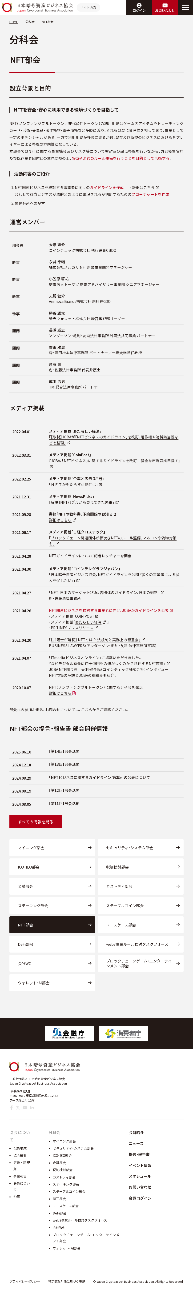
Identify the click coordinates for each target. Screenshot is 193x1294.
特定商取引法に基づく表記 (66, 1281)
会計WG (24, 963)
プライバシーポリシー (24, 1281)
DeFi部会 (25, 944)
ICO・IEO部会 (29, 867)
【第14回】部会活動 (64, 751)
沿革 (16, 1196)
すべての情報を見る (35, 822)
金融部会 (25, 886)
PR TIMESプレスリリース (72, 627)
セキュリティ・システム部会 (129, 847)
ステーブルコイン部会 (125, 905)
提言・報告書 (139, 1154)
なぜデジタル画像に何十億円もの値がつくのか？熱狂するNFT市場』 (108, 663)
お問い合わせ (140, 1187)
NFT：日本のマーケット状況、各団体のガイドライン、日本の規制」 (105, 592)
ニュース (136, 1143)
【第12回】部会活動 (64, 790)
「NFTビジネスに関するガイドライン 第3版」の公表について (99, 777)
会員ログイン (140, 1198)
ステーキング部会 (33, 905)
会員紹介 (136, 1132)
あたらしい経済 (88, 622)
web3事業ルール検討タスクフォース (137, 944)
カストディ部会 (119, 886)
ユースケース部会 (121, 925)
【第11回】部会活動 (64, 803)
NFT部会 (25, 925)
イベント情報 (140, 1165)
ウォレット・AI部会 (33, 983)
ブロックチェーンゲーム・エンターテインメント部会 (139, 963)
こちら (86, 709)
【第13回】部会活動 (64, 764)
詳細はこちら (143, 187)
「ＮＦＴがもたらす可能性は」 (73, 484)
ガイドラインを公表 (152, 610)
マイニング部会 (31, 847)
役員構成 (20, 1148)
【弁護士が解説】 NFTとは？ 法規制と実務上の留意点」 (96, 639)
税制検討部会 (117, 867)
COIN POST (84, 616)
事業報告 (20, 1176)
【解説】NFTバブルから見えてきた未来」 (81, 502)
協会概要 (20, 1155)
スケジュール (140, 1176)
